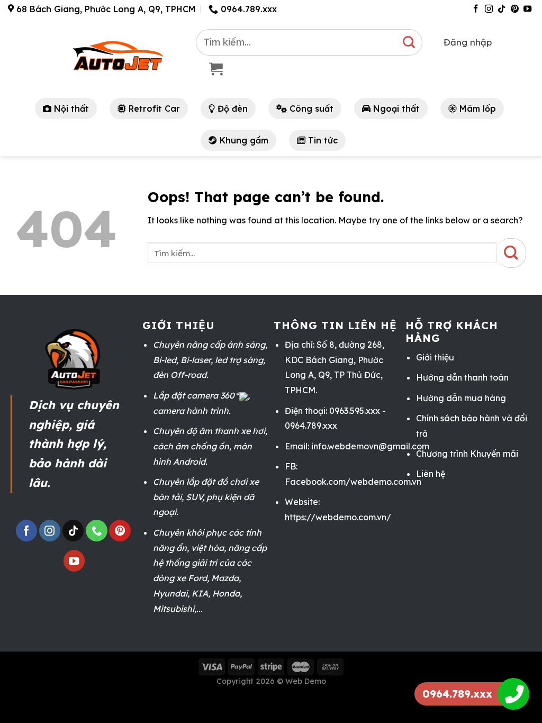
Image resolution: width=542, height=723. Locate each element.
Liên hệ (430, 473)
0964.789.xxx (457, 693)
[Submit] (409, 42)
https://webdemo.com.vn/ (338, 517)
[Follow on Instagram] (489, 9)
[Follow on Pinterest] (515, 9)
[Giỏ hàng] (216, 69)
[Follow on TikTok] (501, 9)
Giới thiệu (435, 357)
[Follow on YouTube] (527, 9)
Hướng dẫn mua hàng (461, 398)
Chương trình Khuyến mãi (467, 453)
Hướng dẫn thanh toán (462, 377)
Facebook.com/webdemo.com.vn (353, 481)
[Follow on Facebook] (476, 9)
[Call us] (96, 530)
